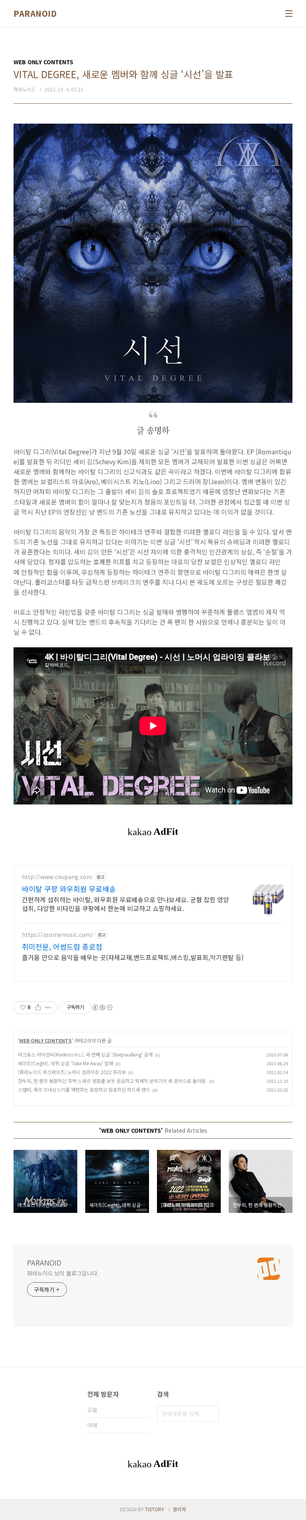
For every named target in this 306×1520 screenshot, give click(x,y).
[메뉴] (288, 13)
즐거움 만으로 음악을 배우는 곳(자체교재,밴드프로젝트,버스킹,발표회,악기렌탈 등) (132, 957)
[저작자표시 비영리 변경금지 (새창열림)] (102, 1007)
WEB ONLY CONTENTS (45, 1040)
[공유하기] (38, 1007)
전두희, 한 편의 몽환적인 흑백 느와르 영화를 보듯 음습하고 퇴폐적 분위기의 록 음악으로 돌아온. (112, 1080)
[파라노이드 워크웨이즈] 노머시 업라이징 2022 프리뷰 (72, 1072)
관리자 (179, 1509)
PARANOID (35, 13)
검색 (210, 1413)
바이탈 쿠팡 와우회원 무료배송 (69, 888)
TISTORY (154, 1509)
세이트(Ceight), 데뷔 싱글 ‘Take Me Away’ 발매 (65, 1063)
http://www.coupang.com (57, 876)
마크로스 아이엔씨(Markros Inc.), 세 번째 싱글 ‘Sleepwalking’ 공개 (85, 1054)
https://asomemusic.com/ (57, 934)
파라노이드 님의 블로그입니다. (62, 1273)
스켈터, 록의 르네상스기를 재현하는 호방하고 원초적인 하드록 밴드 (84, 1089)
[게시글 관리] (48, 1007)
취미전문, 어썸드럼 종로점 (62, 946)
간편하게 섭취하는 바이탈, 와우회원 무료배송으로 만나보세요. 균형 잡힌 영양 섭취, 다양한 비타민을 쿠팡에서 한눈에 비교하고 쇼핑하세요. (125, 904)
